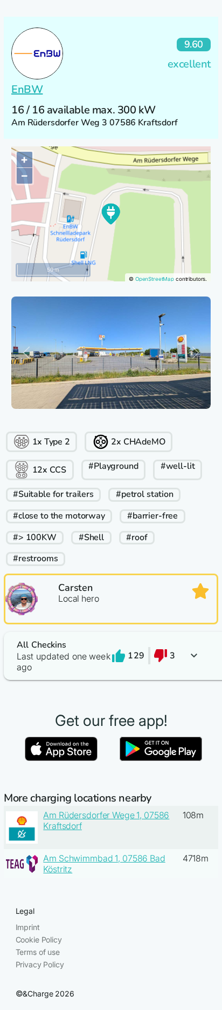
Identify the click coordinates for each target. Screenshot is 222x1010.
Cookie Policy (39, 939)
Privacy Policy (40, 964)
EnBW (27, 89)
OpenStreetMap (154, 279)
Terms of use (38, 952)
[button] (111, 656)
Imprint (28, 927)
